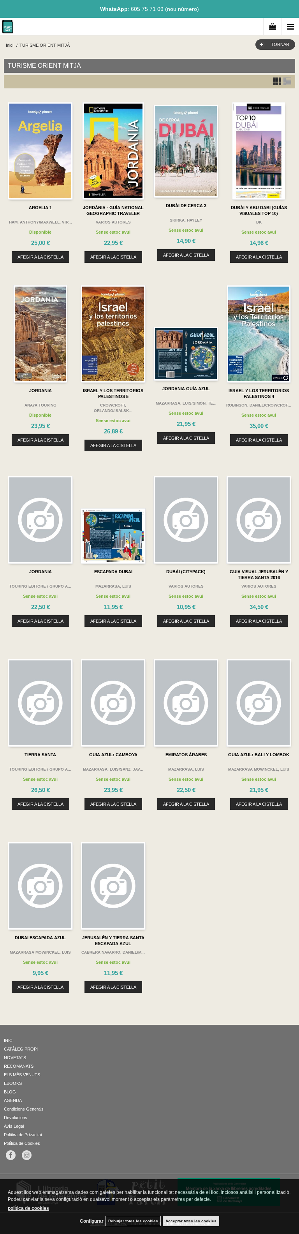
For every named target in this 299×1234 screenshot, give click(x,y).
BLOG (10, 1092)
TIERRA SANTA (40, 754)
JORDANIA (40, 390)
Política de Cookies (22, 1143)
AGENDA (13, 1100)
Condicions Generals (24, 1109)
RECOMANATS (18, 1066)
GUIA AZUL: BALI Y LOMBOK (258, 754)
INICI (9, 1040)
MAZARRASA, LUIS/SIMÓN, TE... (186, 403)
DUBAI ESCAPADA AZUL (40, 937)
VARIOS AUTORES (113, 222)
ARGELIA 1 (40, 207)
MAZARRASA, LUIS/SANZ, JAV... (113, 769)
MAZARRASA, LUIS (113, 586)
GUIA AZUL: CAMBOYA (113, 754)
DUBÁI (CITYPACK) (186, 571)
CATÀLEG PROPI (21, 1049)
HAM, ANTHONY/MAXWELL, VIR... (40, 222)
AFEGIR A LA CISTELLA (40, 257)
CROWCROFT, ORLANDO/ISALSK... (113, 408)
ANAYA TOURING (40, 405)
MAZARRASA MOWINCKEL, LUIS (258, 769)
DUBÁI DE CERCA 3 (186, 205)
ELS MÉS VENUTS (22, 1074)
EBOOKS (13, 1083)
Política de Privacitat (23, 1134)
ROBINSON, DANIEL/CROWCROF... (258, 405)
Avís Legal (14, 1126)
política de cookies (28, 1208)
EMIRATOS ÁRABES (186, 754)
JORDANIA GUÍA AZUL (186, 388)
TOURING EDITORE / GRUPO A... (40, 586)
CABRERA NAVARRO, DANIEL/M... (113, 952)
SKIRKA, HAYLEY (186, 220)
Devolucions (15, 1117)
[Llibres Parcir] (7, 28)
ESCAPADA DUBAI (113, 571)
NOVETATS (15, 1057)
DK (259, 222)
